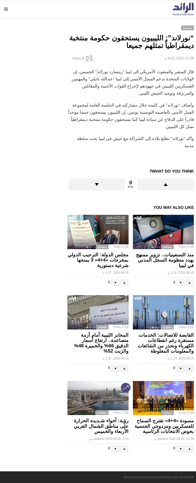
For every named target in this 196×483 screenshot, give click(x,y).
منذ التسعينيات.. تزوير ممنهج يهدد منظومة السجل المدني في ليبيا (165, 260)
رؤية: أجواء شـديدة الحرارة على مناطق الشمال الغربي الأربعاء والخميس (101, 426)
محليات (167, 327)
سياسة (167, 246)
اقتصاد (102, 327)
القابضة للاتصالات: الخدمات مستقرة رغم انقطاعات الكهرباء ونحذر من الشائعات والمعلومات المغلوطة (166, 343)
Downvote (97, 184)
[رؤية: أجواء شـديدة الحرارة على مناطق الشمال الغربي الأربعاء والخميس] (97, 398)
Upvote (165, 184)
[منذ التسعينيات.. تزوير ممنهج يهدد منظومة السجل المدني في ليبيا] (163, 232)
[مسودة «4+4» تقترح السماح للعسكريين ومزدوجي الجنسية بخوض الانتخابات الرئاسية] (163, 398)
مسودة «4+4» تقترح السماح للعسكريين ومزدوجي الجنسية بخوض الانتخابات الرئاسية (164, 426)
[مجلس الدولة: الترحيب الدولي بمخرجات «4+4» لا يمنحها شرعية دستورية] (97, 232)
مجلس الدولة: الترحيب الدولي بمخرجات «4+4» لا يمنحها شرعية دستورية (98, 260)
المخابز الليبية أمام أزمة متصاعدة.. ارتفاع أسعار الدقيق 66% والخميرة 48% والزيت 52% (101, 343)
